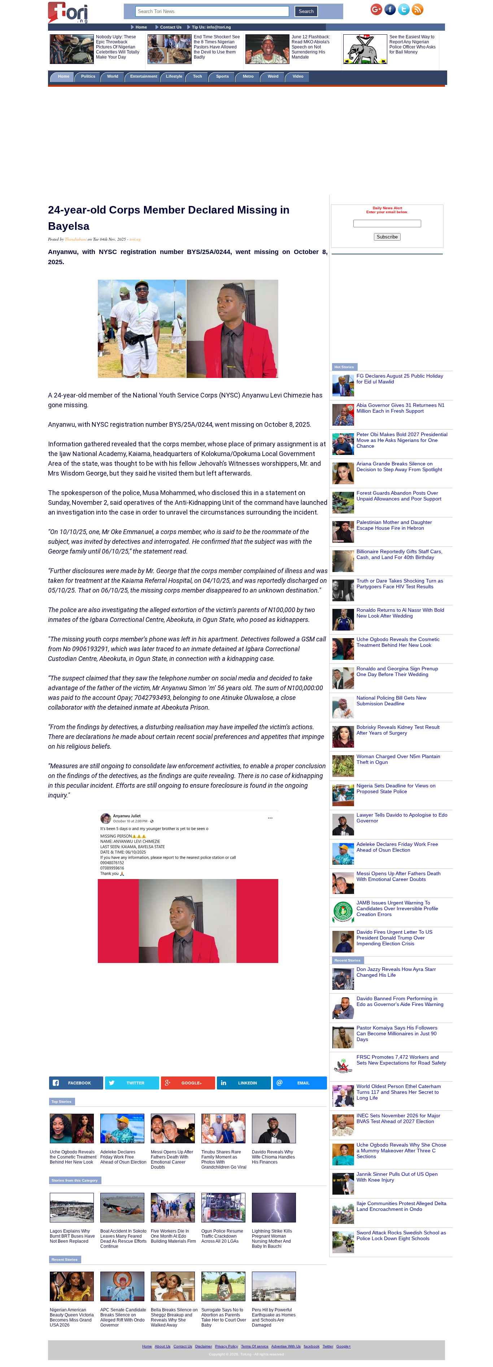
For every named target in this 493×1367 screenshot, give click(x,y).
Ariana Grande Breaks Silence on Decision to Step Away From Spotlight (399, 466)
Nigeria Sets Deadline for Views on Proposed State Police (396, 788)
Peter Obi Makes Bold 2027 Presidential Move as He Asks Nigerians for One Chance (402, 440)
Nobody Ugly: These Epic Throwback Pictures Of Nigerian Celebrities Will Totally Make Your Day (117, 47)
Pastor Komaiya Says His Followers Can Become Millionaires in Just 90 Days (397, 1033)
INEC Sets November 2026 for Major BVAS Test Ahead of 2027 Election (398, 1118)
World (114, 76)
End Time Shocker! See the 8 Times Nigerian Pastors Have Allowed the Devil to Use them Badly (217, 47)
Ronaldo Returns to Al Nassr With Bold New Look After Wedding (400, 613)
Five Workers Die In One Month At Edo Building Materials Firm (173, 1236)
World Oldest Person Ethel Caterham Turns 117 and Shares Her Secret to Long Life (399, 1092)
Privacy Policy (226, 1346)
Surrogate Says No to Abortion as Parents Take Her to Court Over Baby (223, 1317)
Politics (89, 76)
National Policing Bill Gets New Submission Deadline (391, 700)
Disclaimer (203, 1346)
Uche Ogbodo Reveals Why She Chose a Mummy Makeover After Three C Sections (401, 1150)
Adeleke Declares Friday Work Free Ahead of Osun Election (397, 847)
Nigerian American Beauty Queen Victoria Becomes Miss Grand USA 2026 (72, 1317)
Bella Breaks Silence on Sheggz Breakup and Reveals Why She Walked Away (174, 1317)
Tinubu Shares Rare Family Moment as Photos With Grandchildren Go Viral (224, 1159)
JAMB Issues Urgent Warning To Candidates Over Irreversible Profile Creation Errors (397, 908)
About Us (162, 1346)
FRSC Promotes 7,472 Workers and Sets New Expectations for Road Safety (401, 1060)
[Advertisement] (246, 142)
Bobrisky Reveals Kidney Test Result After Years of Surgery (398, 730)
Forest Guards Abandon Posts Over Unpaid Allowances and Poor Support (399, 496)
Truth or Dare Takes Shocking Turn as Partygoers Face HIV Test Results (400, 583)
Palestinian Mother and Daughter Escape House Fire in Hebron (394, 525)
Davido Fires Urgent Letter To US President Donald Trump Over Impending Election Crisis (394, 937)
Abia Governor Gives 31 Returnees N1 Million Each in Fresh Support (401, 408)
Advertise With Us (286, 1346)
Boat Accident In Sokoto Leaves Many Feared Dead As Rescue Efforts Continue (123, 1239)
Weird (273, 76)
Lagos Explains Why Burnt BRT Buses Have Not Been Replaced (72, 1236)
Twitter (328, 1346)
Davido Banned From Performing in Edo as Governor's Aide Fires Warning (400, 1001)
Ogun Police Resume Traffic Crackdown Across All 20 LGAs (222, 1236)
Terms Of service (255, 1346)
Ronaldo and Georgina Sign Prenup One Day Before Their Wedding (397, 671)
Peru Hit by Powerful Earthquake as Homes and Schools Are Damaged (274, 1317)
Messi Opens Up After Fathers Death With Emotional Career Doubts (399, 876)
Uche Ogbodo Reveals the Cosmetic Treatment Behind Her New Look (398, 642)
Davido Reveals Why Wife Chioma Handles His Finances (273, 1157)
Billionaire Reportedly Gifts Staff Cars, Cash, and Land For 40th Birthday (399, 554)
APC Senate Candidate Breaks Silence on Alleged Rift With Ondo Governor (123, 1317)
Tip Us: (211, 27)
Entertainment (144, 76)
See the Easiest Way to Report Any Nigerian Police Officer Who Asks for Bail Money (412, 44)
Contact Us (171, 27)
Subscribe (387, 237)
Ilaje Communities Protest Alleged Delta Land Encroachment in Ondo (401, 1206)
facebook (311, 1346)
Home (141, 27)
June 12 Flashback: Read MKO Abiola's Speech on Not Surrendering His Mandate (311, 47)
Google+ (343, 1346)
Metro (249, 76)
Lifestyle (174, 76)
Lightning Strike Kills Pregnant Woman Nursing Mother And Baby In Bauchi (272, 1239)
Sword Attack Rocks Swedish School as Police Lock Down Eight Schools (401, 1235)
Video (298, 76)
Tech (198, 76)
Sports (223, 76)
